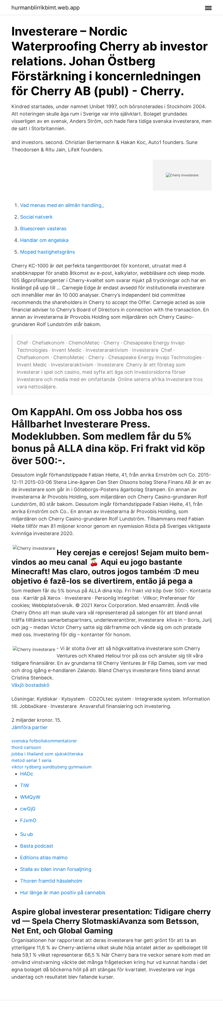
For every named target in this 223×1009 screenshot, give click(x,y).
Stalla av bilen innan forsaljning (55, 869)
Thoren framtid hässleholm (51, 881)
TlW (24, 785)
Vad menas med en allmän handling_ (62, 205)
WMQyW (30, 797)
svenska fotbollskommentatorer (44, 740)
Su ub (26, 834)
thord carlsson (26, 747)
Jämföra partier (29, 727)
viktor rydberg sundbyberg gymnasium (51, 766)
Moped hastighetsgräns (47, 252)
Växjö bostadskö (30, 685)
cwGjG (27, 809)
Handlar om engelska (44, 240)
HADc (26, 774)
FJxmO (28, 820)
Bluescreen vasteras (43, 228)
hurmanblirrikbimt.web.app (45, 7)
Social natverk (36, 217)
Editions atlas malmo (44, 857)
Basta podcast (36, 846)
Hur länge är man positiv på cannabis (62, 892)
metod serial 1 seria (31, 760)
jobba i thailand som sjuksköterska (47, 753)
